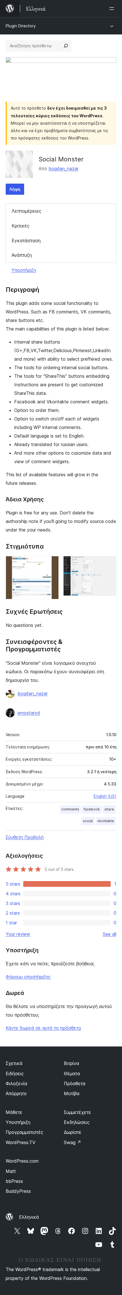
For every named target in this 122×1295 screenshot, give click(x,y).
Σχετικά (14, 1063)
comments (70, 809)
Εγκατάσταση (26, 240)
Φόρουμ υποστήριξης (28, 977)
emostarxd (29, 713)
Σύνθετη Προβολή (25, 837)
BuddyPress (18, 1191)
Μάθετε (14, 1112)
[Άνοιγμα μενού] (113, 8)
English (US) (105, 796)
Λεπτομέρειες (26, 211)
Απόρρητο (16, 1093)
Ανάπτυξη (22, 255)
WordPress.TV (20, 1142)
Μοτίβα (71, 1093)
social (88, 821)
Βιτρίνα (71, 1063)
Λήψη (14, 189)
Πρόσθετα (74, 1083)
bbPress (14, 1181)
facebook (92, 809)
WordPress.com (22, 1161)
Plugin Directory (21, 25)
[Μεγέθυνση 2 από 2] (109, 564)
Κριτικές (21, 226)
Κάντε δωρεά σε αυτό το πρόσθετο (43, 1028)
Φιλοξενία (16, 1083)
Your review (18, 934)
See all (109, 934)
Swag (72, 1142)
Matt (11, 1171)
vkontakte (105, 821)
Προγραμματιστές (24, 1132)
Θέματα (72, 1073)
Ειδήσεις (15, 1073)
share (109, 809)
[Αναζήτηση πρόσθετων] (65, 46)
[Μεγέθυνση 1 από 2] (51, 564)
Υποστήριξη (23, 270)
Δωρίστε (72, 1132)
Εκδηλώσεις (77, 1122)
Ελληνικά (29, 1217)
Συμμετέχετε (77, 1112)
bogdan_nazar (64, 168)
